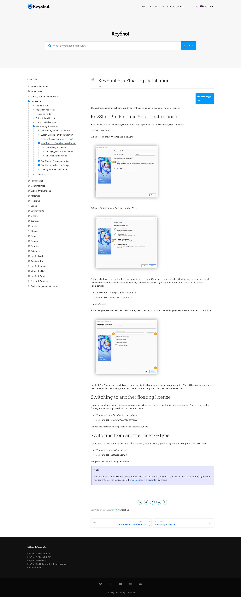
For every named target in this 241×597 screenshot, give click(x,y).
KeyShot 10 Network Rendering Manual (46, 564)
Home (144, 6)
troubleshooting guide (142, 479)
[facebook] (152, 502)
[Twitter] (100, 584)
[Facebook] (110, 584)
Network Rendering (174, 6)
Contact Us (123, 509)
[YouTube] (120, 584)
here (181, 124)
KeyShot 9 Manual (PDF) (39, 557)
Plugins (192, 6)
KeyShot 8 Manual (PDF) (39, 553)
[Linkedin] (140, 584)
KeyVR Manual (34, 567)
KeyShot (154, 6)
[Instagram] (130, 584)
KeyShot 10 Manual (36, 560)
